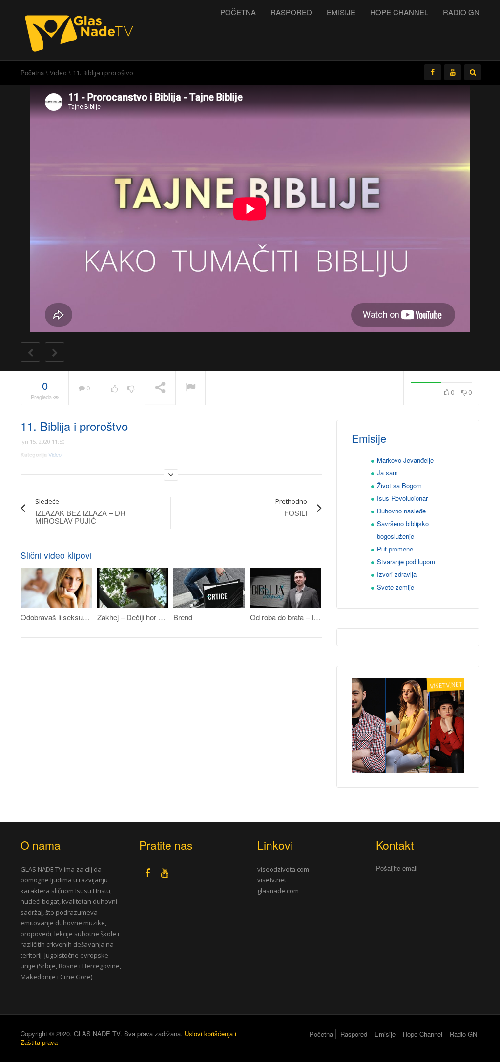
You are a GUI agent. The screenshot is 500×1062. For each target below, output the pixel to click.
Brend (182, 617)
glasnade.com (278, 890)
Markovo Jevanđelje (405, 460)
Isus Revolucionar (402, 498)
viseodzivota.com (283, 869)
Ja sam (387, 472)
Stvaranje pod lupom (406, 561)
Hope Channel (399, 12)
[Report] (190, 388)
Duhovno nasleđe (401, 510)
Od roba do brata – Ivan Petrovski (303, 617)
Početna (238, 12)
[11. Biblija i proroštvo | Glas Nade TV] (82, 29)
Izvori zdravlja (397, 574)
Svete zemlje (395, 587)
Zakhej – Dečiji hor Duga (136, 617)
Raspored (291, 12)
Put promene (395, 548)
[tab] (428, 868)
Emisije (341, 12)
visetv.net (271, 880)
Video (58, 72)
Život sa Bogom (399, 485)
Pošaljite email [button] (396, 868)
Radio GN (461, 12)
